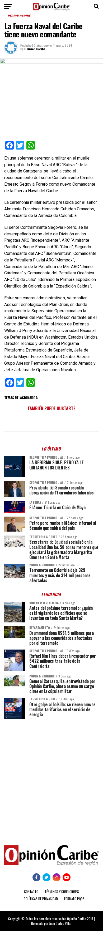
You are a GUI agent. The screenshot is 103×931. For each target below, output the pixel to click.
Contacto (31, 891)
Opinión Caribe (34, 49)
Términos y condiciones (62, 891)
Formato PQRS (74, 898)
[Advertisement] (51, 778)
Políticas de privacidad (41, 898)
